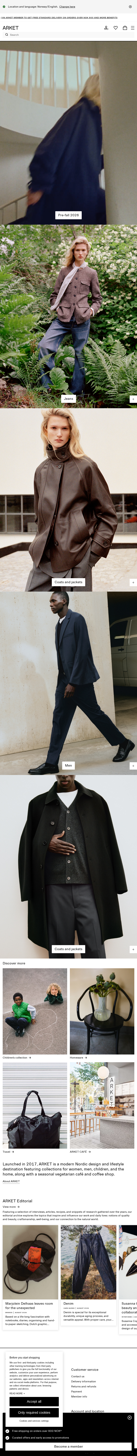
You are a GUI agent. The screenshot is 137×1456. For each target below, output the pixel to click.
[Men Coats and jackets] (68, 866)
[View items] (133, 399)
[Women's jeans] (68, 316)
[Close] (130, 7)
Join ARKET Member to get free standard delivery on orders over (71, 17)
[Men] (68, 683)
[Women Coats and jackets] (68, 500)
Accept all (34, 1401)
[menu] (132, 28)
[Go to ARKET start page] (11, 28)
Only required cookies (34, 1412)
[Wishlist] (116, 28)
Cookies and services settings (34, 1421)
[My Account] (106, 28)
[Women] (68, 133)
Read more (17, 1393)
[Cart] (125, 28)
